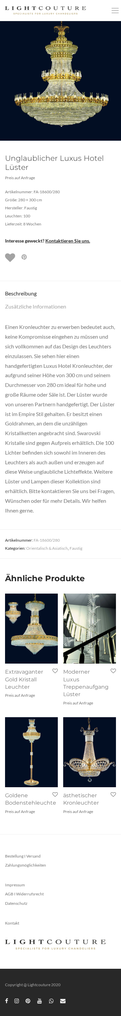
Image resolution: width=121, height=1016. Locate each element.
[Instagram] (16, 1000)
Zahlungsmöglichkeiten (25, 865)
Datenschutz (16, 903)
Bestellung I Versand (23, 856)
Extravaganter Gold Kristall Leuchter (24, 679)
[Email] (63, 1000)
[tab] (60, 293)
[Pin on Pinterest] (25, 257)
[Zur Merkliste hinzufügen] (10, 258)
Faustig (76, 548)
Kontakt (12, 923)
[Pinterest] (28, 1000)
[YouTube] (40, 1000)
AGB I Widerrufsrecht (24, 893)
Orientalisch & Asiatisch (47, 548)
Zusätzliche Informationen (35, 306)
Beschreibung (21, 293)
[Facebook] (6, 1000)
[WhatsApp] (51, 1000)
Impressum (15, 884)
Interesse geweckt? (47, 241)
